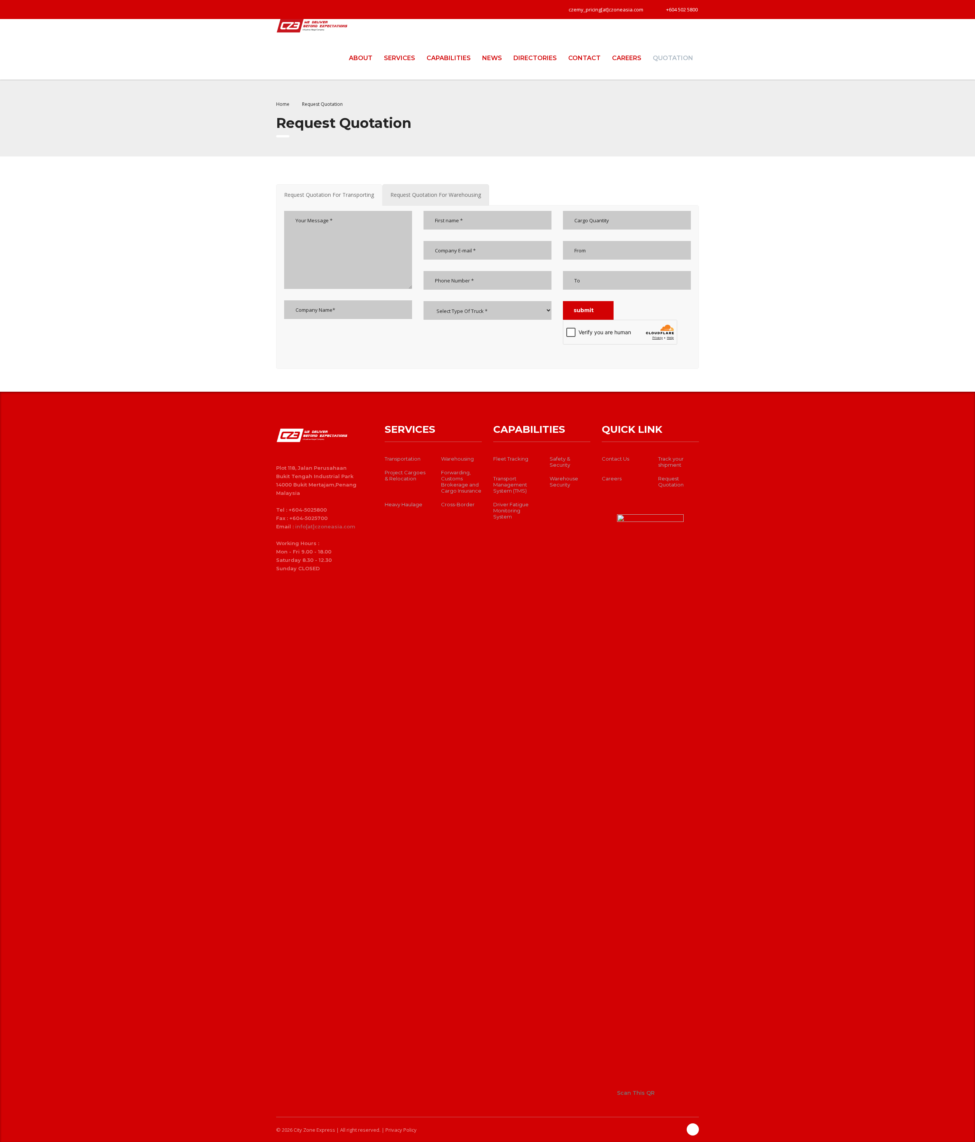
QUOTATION (673, 58)
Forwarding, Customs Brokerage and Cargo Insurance (461, 481)
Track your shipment (671, 462)
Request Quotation (671, 481)
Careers (612, 478)
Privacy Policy (401, 1129)
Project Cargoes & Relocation (405, 475)
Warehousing (457, 459)
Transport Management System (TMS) (510, 484)
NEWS (492, 58)
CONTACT (584, 58)
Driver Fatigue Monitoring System (511, 510)
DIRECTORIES (535, 58)
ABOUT (360, 58)
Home (282, 104)
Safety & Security (560, 462)
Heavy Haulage (403, 504)
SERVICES (399, 58)
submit (584, 310)
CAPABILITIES (449, 58)
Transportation (402, 459)
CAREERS (626, 58)
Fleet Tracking (510, 459)
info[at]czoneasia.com (325, 526)
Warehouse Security (564, 481)
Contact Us (615, 459)
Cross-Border (458, 504)
